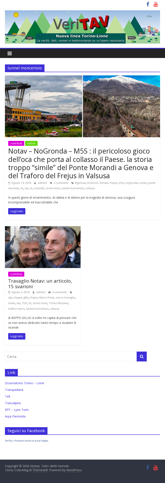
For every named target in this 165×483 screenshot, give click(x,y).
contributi (16, 143)
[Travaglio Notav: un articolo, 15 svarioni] (43, 228)
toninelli (39, 188)
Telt (7, 396)
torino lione (53, 188)
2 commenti (60, 183)
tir (31, 188)
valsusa (90, 188)
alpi (10, 297)
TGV (24, 303)
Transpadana (14, 390)
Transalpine (13, 403)
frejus (113, 183)
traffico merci (16, 309)
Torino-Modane (58, 303)
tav (26, 188)
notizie (31, 143)
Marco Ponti (46, 297)
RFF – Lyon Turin (17, 410)
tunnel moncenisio (73, 188)
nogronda (132, 183)
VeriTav (9, 440)
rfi (21, 188)
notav (143, 183)
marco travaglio (65, 297)
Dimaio (104, 183)
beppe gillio (21, 297)
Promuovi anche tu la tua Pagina (31, 440)
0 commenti (59, 292)
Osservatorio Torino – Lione (24, 383)
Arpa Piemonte (15, 416)
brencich (92, 183)
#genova (80, 183)
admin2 (43, 183)
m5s (121, 183)
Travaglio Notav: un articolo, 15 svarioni (40, 283)
